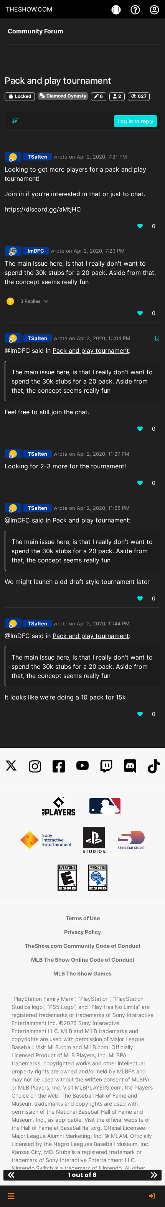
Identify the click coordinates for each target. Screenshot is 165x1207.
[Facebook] (59, 766)
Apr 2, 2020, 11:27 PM (103, 454)
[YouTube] (82, 766)
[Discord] (130, 766)
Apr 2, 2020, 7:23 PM (99, 251)
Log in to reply (135, 121)
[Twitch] (106, 766)
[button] (11, 1196)
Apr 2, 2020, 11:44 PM (103, 623)
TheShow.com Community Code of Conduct (82, 945)
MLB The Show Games (82, 973)
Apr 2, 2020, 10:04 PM (103, 338)
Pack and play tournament (91, 350)
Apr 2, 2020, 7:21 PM (102, 157)
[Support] (136, 9)
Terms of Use (83, 918)
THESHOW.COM (29, 9)
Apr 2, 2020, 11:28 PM (103, 508)
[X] (11, 766)
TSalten (37, 157)
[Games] (117, 9)
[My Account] (154, 9)
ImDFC (36, 251)
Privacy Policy (82, 932)
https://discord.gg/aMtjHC (43, 209)
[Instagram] (35, 766)
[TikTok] (154, 766)
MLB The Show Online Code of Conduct (82, 959)
